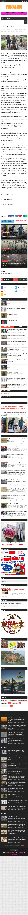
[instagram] (26, 1)
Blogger (22, 845)
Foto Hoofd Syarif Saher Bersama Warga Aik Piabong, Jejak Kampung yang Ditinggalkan (16, 824)
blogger (15, 279)
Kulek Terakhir (11, 603)
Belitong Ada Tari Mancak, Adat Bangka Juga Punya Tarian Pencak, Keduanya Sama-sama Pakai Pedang (16, 719)
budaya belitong (5, 248)
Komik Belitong (18, 603)
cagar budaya (4, 31)
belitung (2, 700)
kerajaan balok (4, 603)
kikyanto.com (14, 854)
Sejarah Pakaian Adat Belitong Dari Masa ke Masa (16, 308)
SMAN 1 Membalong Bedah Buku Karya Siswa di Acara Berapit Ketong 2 (17, 360)
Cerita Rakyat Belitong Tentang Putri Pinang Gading (17, 488)
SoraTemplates (10, 852)
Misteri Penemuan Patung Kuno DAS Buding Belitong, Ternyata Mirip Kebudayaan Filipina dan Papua (14, 235)
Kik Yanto (21, 852)
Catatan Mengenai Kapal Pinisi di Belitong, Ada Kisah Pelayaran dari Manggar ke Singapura (17, 354)
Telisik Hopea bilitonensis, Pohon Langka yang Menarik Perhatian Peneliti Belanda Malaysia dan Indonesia (17, 839)
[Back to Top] (17, 850)
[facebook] (22, 1)
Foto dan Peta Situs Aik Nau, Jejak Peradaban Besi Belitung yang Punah (13, 264)
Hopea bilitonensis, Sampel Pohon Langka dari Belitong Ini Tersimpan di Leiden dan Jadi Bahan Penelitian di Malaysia (17, 832)
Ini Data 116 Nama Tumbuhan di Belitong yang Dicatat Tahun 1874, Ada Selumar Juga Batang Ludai (16, 818)
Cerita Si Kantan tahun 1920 (12, 314)
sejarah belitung (19, 31)
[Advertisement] (14, 870)
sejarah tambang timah (5, 705)
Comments (21, 326)
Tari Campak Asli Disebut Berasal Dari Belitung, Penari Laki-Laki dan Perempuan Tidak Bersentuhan (17, 740)
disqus (20, 279)
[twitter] (24, 1)
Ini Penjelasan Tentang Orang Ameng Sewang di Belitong (13, 251)
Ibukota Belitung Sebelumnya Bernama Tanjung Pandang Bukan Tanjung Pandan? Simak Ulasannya (16, 471)
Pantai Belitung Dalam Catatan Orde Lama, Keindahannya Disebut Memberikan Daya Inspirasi (16, 480)
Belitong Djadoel (6, 588)
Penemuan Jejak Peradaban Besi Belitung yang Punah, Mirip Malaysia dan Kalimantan (17, 348)
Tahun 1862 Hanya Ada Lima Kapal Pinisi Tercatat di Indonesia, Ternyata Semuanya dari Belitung (17, 384)
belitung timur (23, 29)
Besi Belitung (5, 261)
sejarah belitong (11, 31)
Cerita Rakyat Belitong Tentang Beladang (15, 463)
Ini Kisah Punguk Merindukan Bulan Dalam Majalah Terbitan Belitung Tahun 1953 (16, 733)
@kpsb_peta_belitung (5, 393)
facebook (25, 279)
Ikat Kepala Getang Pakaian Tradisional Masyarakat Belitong (17, 366)
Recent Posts (7, 326)
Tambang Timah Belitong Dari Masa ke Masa (9, 606)
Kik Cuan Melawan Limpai (12, 320)
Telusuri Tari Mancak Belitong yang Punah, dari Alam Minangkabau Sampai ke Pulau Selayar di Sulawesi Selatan (17, 727)
